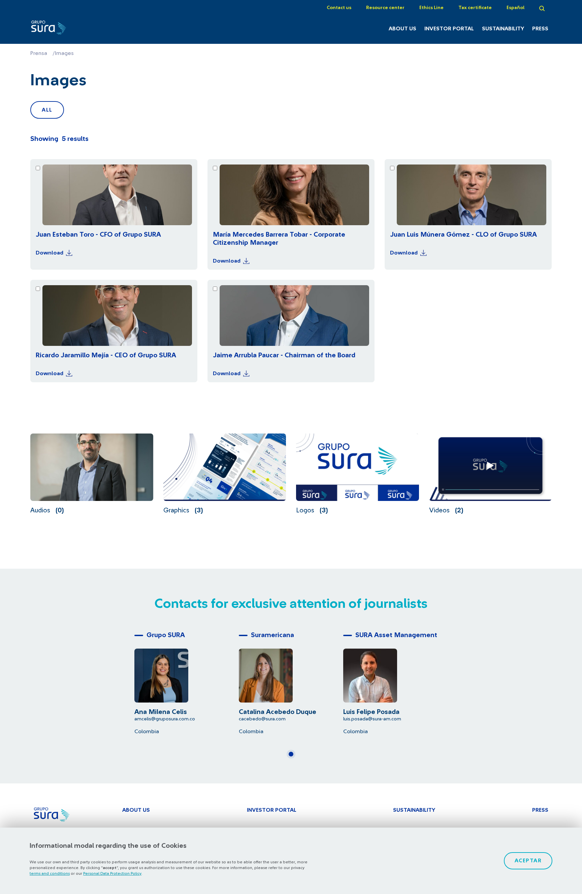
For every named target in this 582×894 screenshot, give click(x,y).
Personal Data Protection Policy (112, 873)
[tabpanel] (186, 682)
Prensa (38, 53)
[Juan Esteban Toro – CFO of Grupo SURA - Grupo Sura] (69, 29)
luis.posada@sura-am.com (372, 718)
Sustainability (503, 28)
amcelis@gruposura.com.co (164, 718)
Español (515, 7)
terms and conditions (50, 873)
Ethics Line (431, 7)
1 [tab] (293, 756)
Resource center (385, 7)
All (47, 110)
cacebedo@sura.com (262, 718)
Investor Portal (449, 28)
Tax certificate (475, 7)
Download (49, 253)
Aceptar (528, 860)
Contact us (339, 7)
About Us (402, 28)
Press (540, 28)
